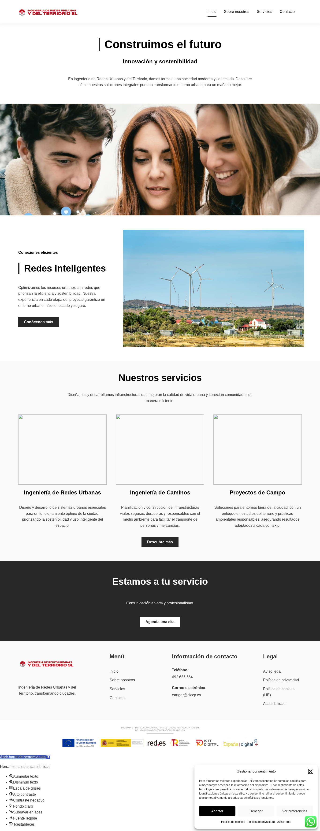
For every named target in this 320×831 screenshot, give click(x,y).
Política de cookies (233, 822)
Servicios (264, 12)
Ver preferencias (294, 811)
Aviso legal (284, 822)
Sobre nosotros (236, 12)
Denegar (256, 811)
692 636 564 (182, 677)
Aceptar (217, 811)
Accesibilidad (274, 704)
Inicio (212, 12)
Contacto (287, 12)
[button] (310, 771)
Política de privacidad (261, 822)
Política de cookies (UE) (278, 692)
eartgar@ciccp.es (186, 695)
